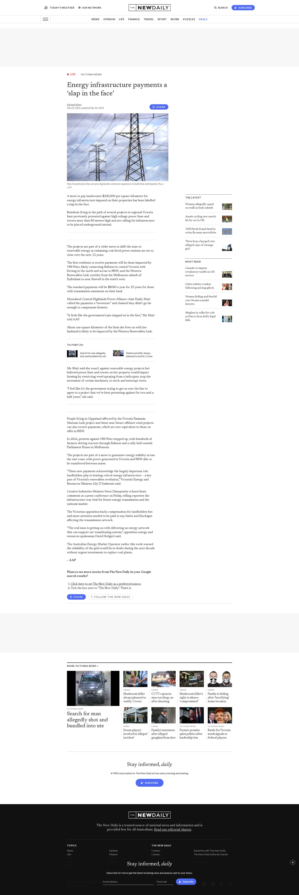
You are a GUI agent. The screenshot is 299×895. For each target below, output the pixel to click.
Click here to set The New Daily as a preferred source (106, 584)
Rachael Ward (74, 104)
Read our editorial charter (172, 829)
